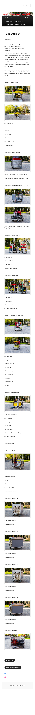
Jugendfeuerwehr (19, 21)
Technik (17, 24)
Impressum (9, 660)
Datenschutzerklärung (13, 667)
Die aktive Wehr (8, 17)
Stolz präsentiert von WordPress (17, 686)
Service (23, 24)
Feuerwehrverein (19, 17)
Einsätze (27, 17)
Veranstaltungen (8, 21)
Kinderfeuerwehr (9, 24)
